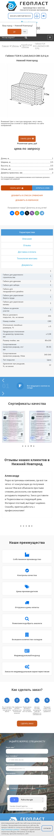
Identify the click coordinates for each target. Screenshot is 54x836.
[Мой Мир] (22, 213)
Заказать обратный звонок (20, 16)
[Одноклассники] (17, 213)
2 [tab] (25, 446)
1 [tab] (23, 446)
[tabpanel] (13, 427)
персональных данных (10, 829)
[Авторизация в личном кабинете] (43, 16)
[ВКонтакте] (12, 213)
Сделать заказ (27, 724)
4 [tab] (31, 446)
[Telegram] (42, 213)
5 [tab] (34, 446)
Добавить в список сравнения (27, 195)
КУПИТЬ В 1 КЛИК (42, 188)
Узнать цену (26, 139)
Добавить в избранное (27, 200)
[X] (27, 213)
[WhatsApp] (37, 213)
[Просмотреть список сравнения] (37, 16)
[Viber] (32, 213)
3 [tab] (28, 446)
